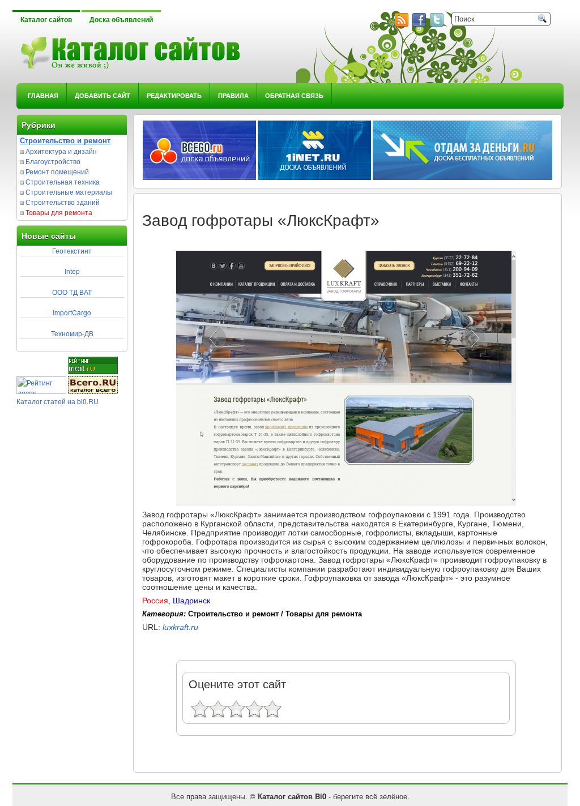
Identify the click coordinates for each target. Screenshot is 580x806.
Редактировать (174, 95)
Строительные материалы (68, 191)
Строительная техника (62, 181)
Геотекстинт (72, 250)
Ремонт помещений (57, 171)
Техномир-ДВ (72, 333)
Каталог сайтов (46, 20)
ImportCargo (72, 312)
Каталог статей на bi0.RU (57, 401)
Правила (233, 95)
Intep (72, 271)
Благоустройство (52, 161)
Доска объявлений (121, 20)
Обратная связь (294, 95)
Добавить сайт (102, 95)
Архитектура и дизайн (61, 151)
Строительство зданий (62, 202)
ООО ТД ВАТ (72, 292)
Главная (43, 95)
